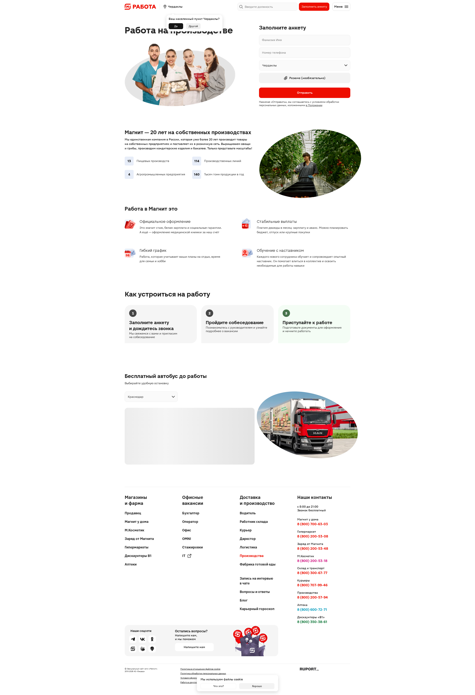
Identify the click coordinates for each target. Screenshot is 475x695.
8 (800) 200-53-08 (312, 536)
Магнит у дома (136, 522)
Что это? (218, 686)
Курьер (246, 530)
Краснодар (135, 397)
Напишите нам (194, 647)
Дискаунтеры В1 (138, 556)
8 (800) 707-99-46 (312, 585)
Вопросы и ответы (255, 592)
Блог (244, 600)
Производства (251, 556)
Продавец (133, 513)
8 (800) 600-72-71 (312, 610)
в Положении (314, 105)
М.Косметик (134, 530)
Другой (193, 26)
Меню (338, 6)
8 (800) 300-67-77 (312, 573)
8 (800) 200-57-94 (312, 597)
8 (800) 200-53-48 (312, 548)
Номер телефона (274, 52)
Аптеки (131, 564)
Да (176, 26)
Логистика (248, 547)
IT (183, 556)
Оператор (190, 522)
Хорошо (257, 686)
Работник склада (254, 522)
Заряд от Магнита (139, 539)
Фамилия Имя (272, 40)
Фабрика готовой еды (258, 564)
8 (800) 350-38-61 (312, 622)
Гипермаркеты (136, 547)
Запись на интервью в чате (256, 580)
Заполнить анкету (314, 6)
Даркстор (248, 539)
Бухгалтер (190, 513)
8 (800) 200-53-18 (312, 561)
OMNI (186, 539)
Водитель (248, 513)
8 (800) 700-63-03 (312, 524)
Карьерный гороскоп (257, 609)
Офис (186, 530)
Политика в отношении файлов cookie (200, 669)
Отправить (304, 92)
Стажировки (192, 547)
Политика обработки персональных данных (203, 673)
